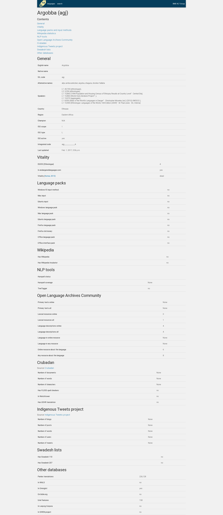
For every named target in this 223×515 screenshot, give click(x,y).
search (59, 4)
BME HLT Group (179, 4)
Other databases (45, 52)
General (41, 23)
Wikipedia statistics (46, 33)
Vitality (40, 26)
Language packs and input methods (54, 30)
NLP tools (42, 36)
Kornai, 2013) (50, 176)
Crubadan (41, 43)
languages (51, 4)
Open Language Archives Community (54, 39)
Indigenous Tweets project (50, 46)
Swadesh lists (44, 49)
